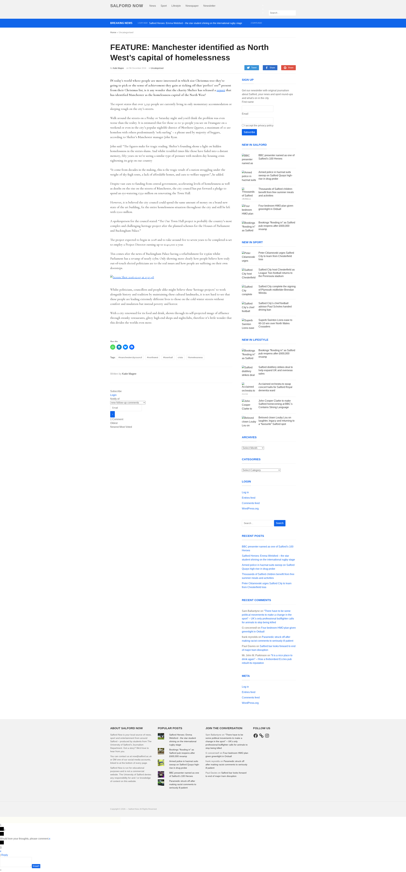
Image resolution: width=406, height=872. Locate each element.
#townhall (168, 357)
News (152, 5)
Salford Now (126, 5)
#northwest (152, 357)
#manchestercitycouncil (130, 357)
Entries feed (248, 497)
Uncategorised (157, 68)
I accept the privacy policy (258, 125)
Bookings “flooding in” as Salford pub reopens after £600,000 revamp (277, 226)
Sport (164, 5)
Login (113, 395)
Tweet (254, 67)
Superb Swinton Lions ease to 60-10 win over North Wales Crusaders (275, 323)
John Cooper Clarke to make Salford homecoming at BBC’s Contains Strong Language (275, 404)
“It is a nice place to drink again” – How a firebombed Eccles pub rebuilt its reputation (267, 659)
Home (113, 32)
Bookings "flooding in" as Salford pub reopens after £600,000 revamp (182, 753)
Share (272, 67)
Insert (36, 866)
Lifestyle (176, 5)
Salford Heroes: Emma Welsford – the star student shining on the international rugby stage (195, 23)
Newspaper (192, 5)
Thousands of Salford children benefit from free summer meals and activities (177, 34)
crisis (180, 357)
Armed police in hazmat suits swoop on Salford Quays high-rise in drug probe (177, 28)
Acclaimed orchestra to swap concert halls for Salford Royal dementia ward (275, 387)
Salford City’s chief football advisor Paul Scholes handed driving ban (275, 306)
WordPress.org (250, 508)
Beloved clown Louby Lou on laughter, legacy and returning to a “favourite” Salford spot (277, 421)
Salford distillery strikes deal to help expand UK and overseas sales (276, 370)
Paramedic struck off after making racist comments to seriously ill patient (182, 784)
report (221, 90)
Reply (4, 855)
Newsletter (209, 5)
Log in (245, 492)
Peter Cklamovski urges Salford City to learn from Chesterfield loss (276, 256)
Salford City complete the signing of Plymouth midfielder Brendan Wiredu (277, 289)
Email (245, 113)
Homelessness (195, 357)
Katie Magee (118, 68)
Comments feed (251, 503)
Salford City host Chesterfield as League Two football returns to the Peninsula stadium (277, 273)
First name (248, 102)
